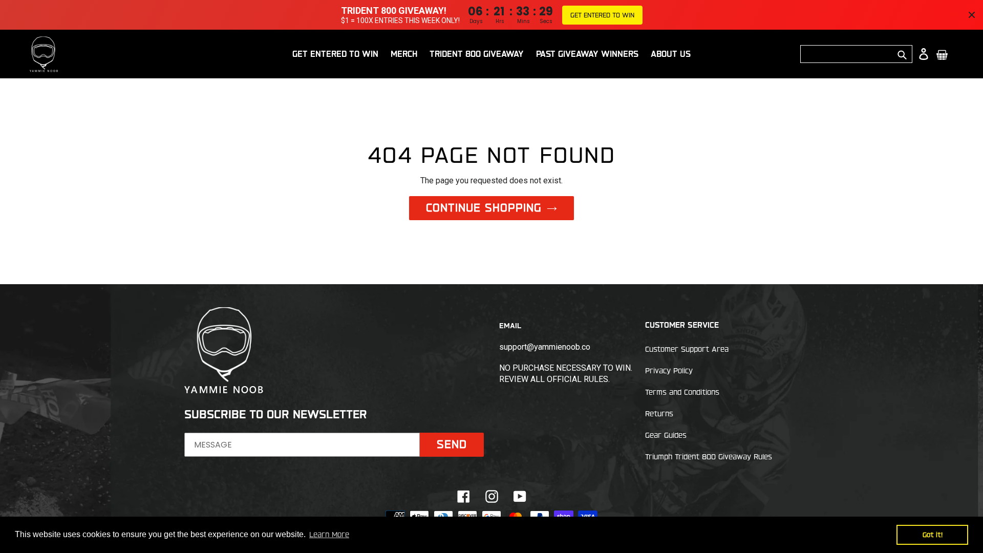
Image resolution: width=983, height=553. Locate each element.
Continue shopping (484, 207)
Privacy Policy (669, 371)
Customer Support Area (687, 349)
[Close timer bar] (972, 15)
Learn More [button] (329, 534)
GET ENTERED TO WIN (602, 14)
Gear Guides (666, 435)
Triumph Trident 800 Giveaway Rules (708, 457)
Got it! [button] (933, 534)
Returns (659, 414)
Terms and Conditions (682, 392)
